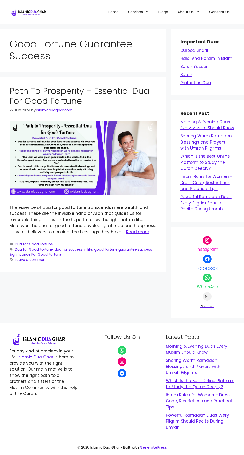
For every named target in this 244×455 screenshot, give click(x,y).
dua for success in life (73, 249)
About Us (186, 11)
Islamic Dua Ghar (34, 357)
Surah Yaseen (194, 66)
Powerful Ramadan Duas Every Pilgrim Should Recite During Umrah (206, 203)
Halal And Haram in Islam (206, 58)
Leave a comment (31, 259)
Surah (186, 75)
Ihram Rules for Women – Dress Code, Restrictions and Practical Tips (206, 182)
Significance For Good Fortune (36, 254)
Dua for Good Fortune (34, 244)
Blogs (163, 11)
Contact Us (219, 11)
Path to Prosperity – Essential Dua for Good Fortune (79, 96)
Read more (137, 232)
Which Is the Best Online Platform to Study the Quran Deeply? (205, 162)
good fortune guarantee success (123, 249)
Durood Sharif (194, 50)
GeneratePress (153, 447)
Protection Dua (195, 83)
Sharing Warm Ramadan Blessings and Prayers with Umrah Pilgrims (206, 142)
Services (135, 11)
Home (113, 11)
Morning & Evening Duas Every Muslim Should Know (207, 125)
